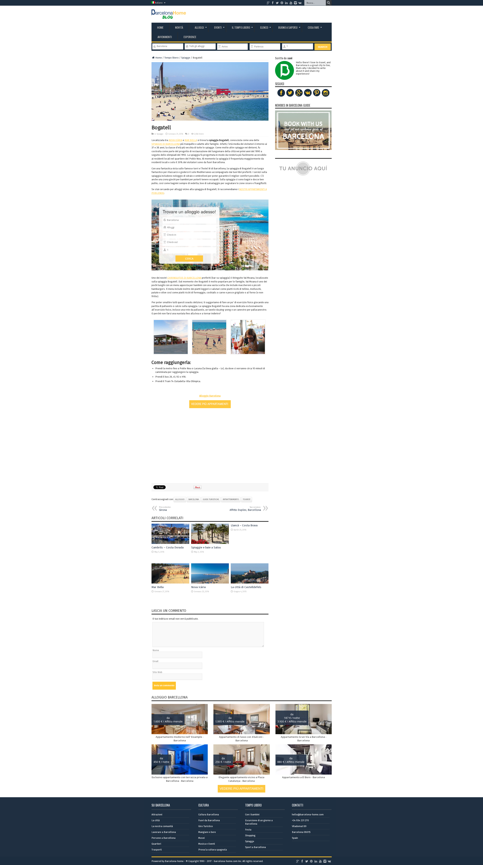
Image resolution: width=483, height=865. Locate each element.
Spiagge (185, 57)
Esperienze (190, 37)
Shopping (250, 835)
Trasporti (157, 849)
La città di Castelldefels (246, 587)
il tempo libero (241, 27)
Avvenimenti (165, 37)
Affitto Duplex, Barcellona (245, 509)
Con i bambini (252, 814)
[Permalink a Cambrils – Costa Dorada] (170, 543)
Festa (248, 829)
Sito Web (157, 672)
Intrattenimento (231, 499)
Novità (179, 27)
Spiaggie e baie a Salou (206, 547)
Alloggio (180, 499)
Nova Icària (198, 587)
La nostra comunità (162, 826)
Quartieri (156, 843)
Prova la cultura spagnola (212, 849)
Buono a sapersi (288, 27)
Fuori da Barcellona (209, 820)
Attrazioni (157, 814)
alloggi (199, 27)
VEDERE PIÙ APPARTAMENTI (241, 788)
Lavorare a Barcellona (164, 832)
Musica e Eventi (206, 843)
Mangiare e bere (207, 832)
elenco (264, 27)
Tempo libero (171, 57)
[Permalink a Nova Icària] (210, 582)
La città (156, 820)
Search (322, 47)
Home (160, 27)
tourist (246, 499)
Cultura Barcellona (208, 814)
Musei (201, 837)
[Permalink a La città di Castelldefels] (249, 582)
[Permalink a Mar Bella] (170, 582)
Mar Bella (158, 587)
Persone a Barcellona (163, 837)
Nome (155, 650)
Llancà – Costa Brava (244, 525)
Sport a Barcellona (255, 847)
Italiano (159, 3)
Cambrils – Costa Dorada (168, 547)
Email (155, 661)
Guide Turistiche (211, 499)
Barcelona (193, 499)
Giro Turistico (205, 826)
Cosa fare (313, 27)
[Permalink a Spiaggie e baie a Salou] (210, 543)
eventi (218, 27)
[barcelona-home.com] (169, 16)
